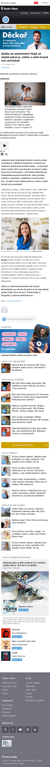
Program (24, 13)
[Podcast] (2, 154)
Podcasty (6, 712)
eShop (5, 693)
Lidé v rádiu (31, 690)
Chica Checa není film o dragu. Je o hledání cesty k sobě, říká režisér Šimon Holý (29, 534)
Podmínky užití (29, 760)
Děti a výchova (9, 27)
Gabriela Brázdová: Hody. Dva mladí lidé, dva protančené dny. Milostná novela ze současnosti (29, 431)
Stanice (5, 690)
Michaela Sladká (14, 301)
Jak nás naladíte (33, 683)
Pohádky (7, 339)
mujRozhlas (6, 327)
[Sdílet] (6, 154)
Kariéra (29, 693)
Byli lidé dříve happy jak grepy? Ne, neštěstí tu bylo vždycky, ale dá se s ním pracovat (29, 385)
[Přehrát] (4, 146)
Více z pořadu (9, 453)
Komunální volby (9, 686)
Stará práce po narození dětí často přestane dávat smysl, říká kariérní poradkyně (28, 367)
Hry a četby (8, 334)
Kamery (46, 13)
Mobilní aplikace (9, 716)
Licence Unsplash (21, 127)
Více (43, 27)
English (39, 760)
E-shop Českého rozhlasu (16, 557)
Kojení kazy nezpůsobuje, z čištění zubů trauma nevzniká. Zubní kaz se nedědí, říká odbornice (29, 482)
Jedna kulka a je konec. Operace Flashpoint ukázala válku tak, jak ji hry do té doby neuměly (28, 511)
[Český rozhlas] (8, 3)
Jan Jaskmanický (25, 251)
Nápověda (30, 686)
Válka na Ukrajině (9, 683)
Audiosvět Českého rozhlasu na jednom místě (19, 355)
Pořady (34, 27)
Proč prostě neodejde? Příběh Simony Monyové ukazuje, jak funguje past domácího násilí (30, 419)
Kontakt (29, 697)
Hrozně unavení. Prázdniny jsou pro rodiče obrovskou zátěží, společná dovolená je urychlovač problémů (29, 493)
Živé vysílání (8, 344)
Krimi (21, 334)
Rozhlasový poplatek (35, 700)
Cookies (5, 760)
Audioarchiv (35, 13)
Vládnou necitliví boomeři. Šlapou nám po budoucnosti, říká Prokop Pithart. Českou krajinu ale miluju (28, 408)
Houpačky (5, 67)
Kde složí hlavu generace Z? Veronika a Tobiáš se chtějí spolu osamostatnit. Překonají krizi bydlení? (30, 397)
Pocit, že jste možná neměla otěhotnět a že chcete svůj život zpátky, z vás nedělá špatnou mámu (29, 470)
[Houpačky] (25, 39)
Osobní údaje (16, 760)
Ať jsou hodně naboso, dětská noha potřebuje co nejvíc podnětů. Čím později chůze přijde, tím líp (29, 459)
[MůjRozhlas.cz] (4, 79)
